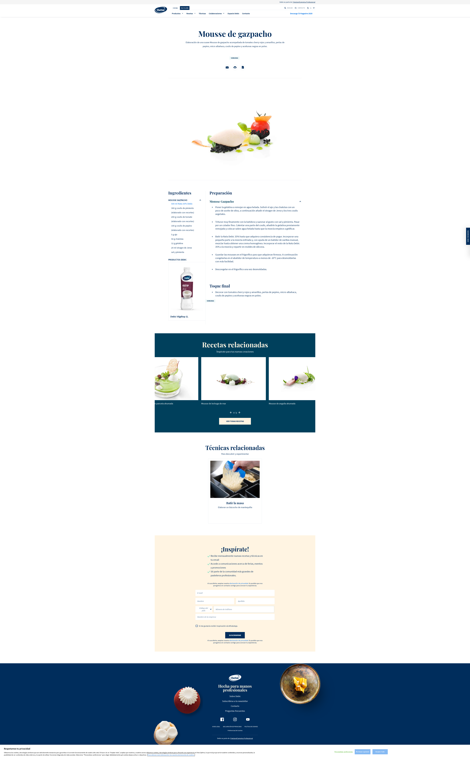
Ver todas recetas (235, 421)
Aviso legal (216, 726)
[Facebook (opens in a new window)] (222, 719)
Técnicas (202, 13)
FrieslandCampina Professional (304, 2)
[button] (230, 412)
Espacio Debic (233, 13)
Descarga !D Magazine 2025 (301, 13)
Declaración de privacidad (232, 726)
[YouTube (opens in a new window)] (248, 719)
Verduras (234, 58)
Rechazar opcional (362, 752)
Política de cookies (251, 726)
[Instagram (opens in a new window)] (235, 719)
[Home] (161, 10)
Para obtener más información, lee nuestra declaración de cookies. (171, 755)
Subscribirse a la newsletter (235, 701)
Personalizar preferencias (344, 752)
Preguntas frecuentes (235, 711)
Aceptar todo (380, 752)
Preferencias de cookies (235, 730)
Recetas (189, 13)
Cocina (175, 8)
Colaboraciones (215, 13)
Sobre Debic (235, 696)
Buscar (290, 8)
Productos (176, 13)
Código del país (203, 609)
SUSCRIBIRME (235, 635)
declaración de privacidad (239, 583)
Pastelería (184, 8)
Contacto (301, 8)
